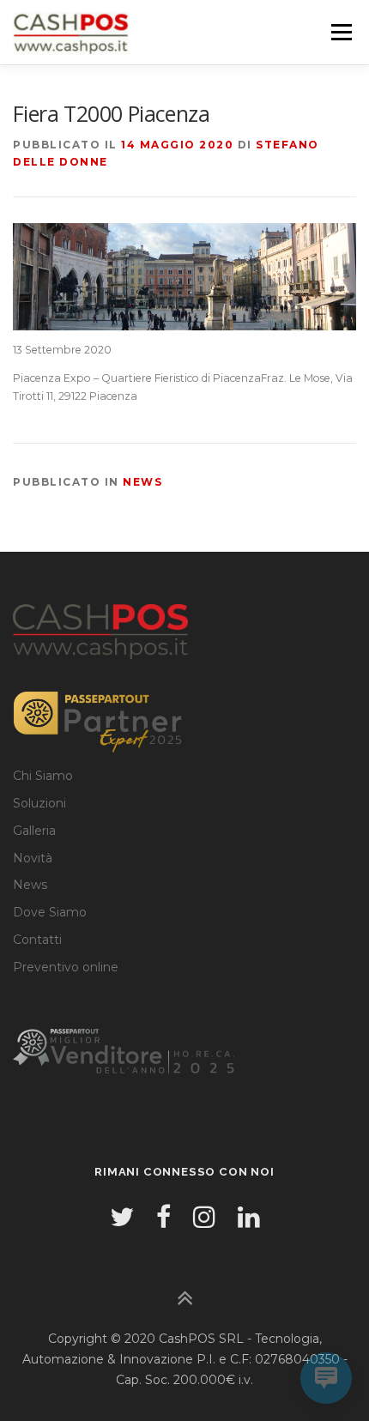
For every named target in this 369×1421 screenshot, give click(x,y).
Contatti (37, 939)
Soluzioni (39, 803)
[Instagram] (204, 1217)
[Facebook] (163, 1217)
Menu (340, 32)
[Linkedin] (249, 1217)
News (142, 481)
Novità (32, 858)
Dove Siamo (50, 912)
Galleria (34, 830)
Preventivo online (65, 967)
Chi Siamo (43, 775)
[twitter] (122, 1217)
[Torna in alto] (184, 1299)
